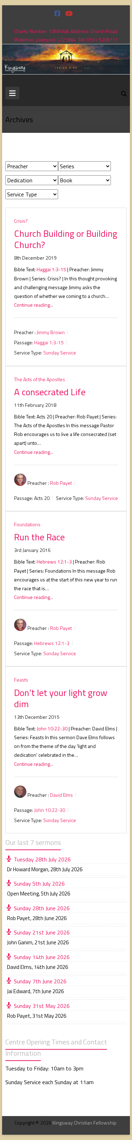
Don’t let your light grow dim (60, 698)
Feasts (21, 679)
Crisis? (21, 220)
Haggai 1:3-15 (51, 269)
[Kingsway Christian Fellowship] (66, 49)
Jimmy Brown (51, 332)
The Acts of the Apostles (39, 379)
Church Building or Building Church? (65, 239)
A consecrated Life (50, 392)
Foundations (27, 524)
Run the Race (39, 537)
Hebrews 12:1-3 (54, 561)
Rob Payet (61, 483)
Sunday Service (59, 352)
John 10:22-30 (52, 728)
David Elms (61, 795)
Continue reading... (33, 304)
